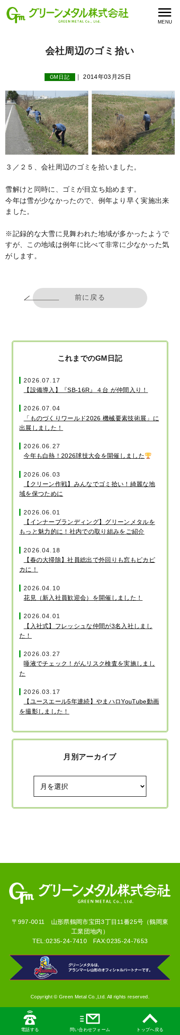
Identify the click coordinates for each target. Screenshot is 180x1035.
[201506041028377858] (133, 123)
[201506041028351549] (46, 123)
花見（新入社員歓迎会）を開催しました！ (83, 597)
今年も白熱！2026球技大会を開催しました (84, 455)
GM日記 (60, 77)
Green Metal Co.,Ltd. (82, 996)
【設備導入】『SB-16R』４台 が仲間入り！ (86, 389)
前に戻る (90, 297)
